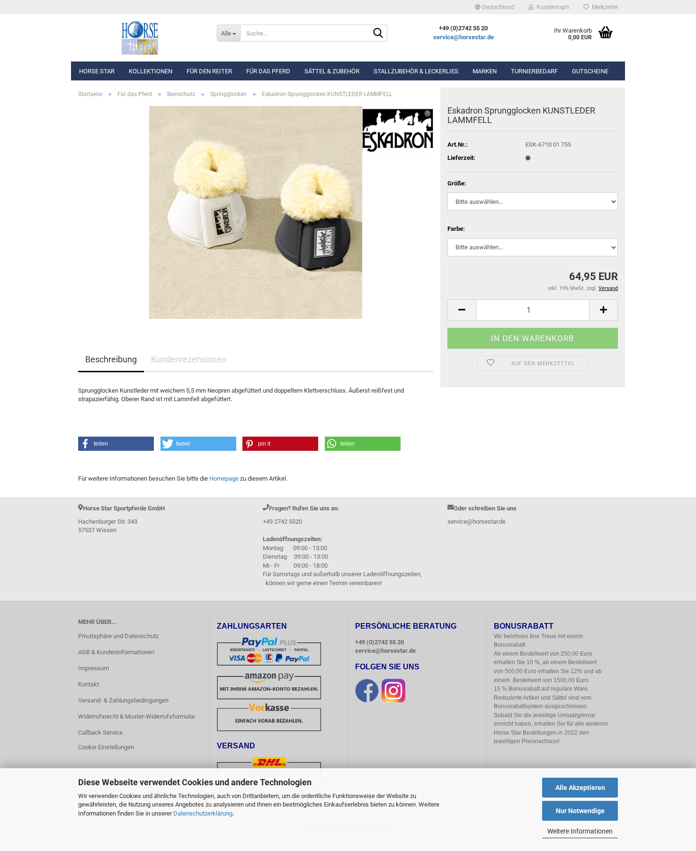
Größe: (456, 183)
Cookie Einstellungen (106, 747)
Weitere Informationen (580, 831)
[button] (494, 7)
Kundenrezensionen (188, 359)
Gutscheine (590, 71)
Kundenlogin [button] (551, 7)
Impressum (93, 668)
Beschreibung (111, 359)
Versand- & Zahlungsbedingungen (123, 700)
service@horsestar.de (463, 37)
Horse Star (97, 71)
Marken (485, 71)
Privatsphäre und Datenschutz (118, 636)
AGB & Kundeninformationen (116, 652)
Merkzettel (603, 7)
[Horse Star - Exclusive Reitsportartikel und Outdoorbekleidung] (140, 37)
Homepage (224, 478)
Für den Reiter (209, 71)
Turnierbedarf (534, 71)
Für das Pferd (268, 71)
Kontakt (88, 684)
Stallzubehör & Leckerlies (416, 71)
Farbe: (456, 228)
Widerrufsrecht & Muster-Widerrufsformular (136, 716)
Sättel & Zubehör (331, 71)
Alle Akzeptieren (580, 787)
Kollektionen (150, 71)
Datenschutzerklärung (202, 813)
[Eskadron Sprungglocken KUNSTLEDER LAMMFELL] (255, 211)
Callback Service (100, 732)
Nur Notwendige (580, 811)
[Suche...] (378, 33)
